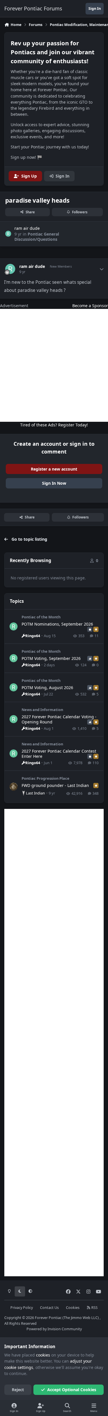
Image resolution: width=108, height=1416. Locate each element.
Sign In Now (54, 483)
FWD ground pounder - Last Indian (55, 785)
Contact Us (49, 1307)
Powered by (54, 1329)
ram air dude (32, 266)
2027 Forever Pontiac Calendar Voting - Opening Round (59, 719)
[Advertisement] (54, 365)
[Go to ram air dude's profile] (8, 234)
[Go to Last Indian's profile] (14, 787)
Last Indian (35, 793)
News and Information (42, 709)
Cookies (72, 1307)
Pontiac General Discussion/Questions (36, 236)
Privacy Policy (21, 1307)
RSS (94, 1307)
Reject (18, 1389)
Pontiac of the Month (41, 617)
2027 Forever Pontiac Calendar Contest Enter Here (59, 753)
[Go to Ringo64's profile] (14, 626)
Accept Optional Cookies (71, 1389)
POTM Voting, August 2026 (47, 687)
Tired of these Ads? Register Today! (54, 425)
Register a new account (54, 469)
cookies (43, 1355)
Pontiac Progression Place (45, 778)
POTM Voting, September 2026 (51, 658)
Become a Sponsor (90, 305)
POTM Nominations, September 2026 (57, 624)
